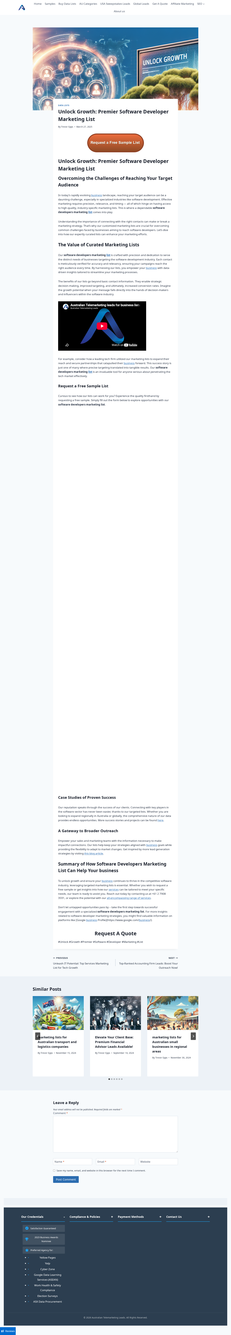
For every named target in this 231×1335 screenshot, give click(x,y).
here (160, 820)
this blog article (93, 853)
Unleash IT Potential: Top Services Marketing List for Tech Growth (80, 962)
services (114, 889)
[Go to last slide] (37, 1036)
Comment (60, 1113)
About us (119, 11)
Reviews (10, 1331)
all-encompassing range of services (129, 898)
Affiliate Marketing (182, 3)
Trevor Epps (67, 126)
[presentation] (58, 1013)
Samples (50, 3)
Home (38, 3)
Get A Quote (160, 3)
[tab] (109, 1079)
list (90, 212)
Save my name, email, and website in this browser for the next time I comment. (101, 1170)
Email (101, 1161)
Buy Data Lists (67, 3)
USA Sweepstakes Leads (115, 3)
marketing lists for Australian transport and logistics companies (57, 1042)
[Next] (193, 1036)
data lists (63, 105)
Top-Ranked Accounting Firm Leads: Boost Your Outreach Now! (148, 962)
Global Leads (141, 3)
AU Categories (88, 3)
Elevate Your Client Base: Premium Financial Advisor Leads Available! (114, 1042)
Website (145, 1161)
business (96, 195)
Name (59, 1161)
